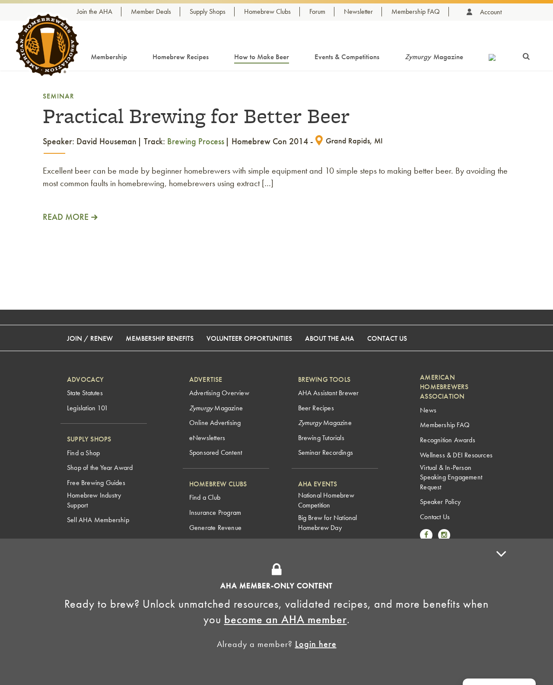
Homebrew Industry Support (94, 500)
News (428, 410)
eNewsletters (207, 437)
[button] (501, 612)
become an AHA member (285, 619)
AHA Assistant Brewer (328, 392)
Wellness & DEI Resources (456, 455)
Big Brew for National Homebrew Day (327, 522)
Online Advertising (215, 422)
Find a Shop (83, 452)
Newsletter (358, 11)
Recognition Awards (447, 439)
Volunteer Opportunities (249, 338)
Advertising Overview (219, 392)
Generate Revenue (215, 527)
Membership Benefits (160, 338)
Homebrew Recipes (181, 56)
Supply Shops (208, 11)
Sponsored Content (215, 452)
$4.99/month (323, 555)
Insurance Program (215, 512)
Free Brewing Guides (96, 482)
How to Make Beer (261, 56)
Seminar (58, 96)
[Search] (526, 55)
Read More (66, 216)
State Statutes (85, 392)
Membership (109, 56)
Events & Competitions (347, 56)
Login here (316, 644)
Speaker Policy (440, 501)
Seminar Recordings (325, 452)
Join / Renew (90, 338)
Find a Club (204, 497)
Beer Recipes (316, 407)
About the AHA (329, 338)
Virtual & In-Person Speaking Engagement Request (451, 477)
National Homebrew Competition (326, 500)
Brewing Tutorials (321, 437)
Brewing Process (195, 141)
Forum (317, 11)
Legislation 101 (87, 407)
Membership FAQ (415, 11)
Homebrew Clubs (267, 11)
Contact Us (387, 338)
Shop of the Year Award (100, 467)
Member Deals (151, 11)
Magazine (434, 56)
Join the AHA (94, 11)
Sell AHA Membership (98, 519)
